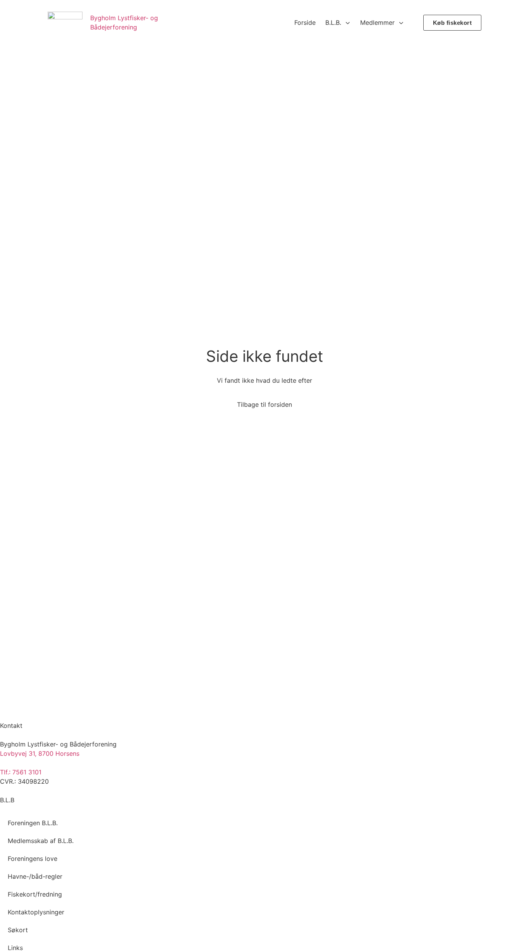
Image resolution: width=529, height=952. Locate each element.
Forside (305, 22)
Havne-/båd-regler (35, 876)
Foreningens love (32, 858)
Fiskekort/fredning (35, 894)
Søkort (18, 930)
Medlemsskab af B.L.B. (41, 841)
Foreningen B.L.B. (33, 823)
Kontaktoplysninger (36, 912)
